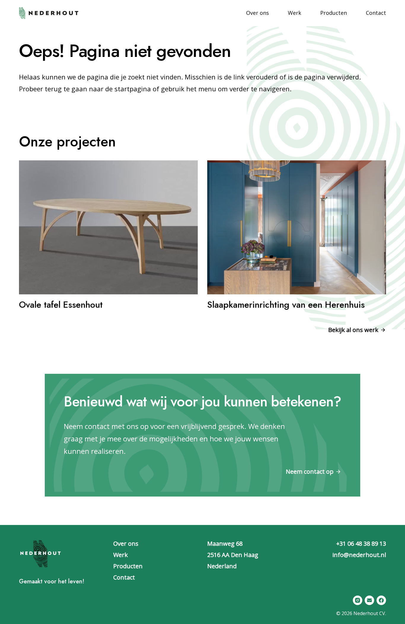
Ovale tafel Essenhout (61, 304)
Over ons (125, 544)
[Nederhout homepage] (48, 12)
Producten (128, 566)
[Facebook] (381, 600)
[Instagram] (357, 600)
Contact (124, 577)
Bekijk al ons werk (353, 330)
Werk (120, 555)
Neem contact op (310, 471)
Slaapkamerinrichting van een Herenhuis (286, 304)
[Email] (369, 600)
